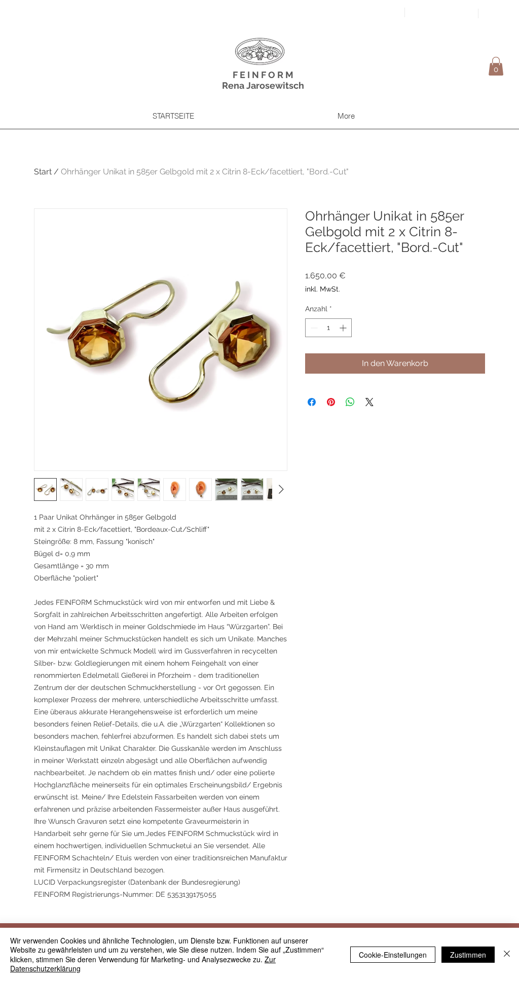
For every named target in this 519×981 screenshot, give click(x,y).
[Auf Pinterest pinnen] (331, 402)
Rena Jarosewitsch (263, 85)
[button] (496, 66)
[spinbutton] (328, 328)
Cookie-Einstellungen (393, 955)
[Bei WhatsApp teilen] (350, 402)
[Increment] (344, 328)
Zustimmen (468, 955)
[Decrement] (313, 328)
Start (43, 171)
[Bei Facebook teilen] (312, 402)
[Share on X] (369, 402)
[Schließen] (507, 954)
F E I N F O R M (263, 74)
